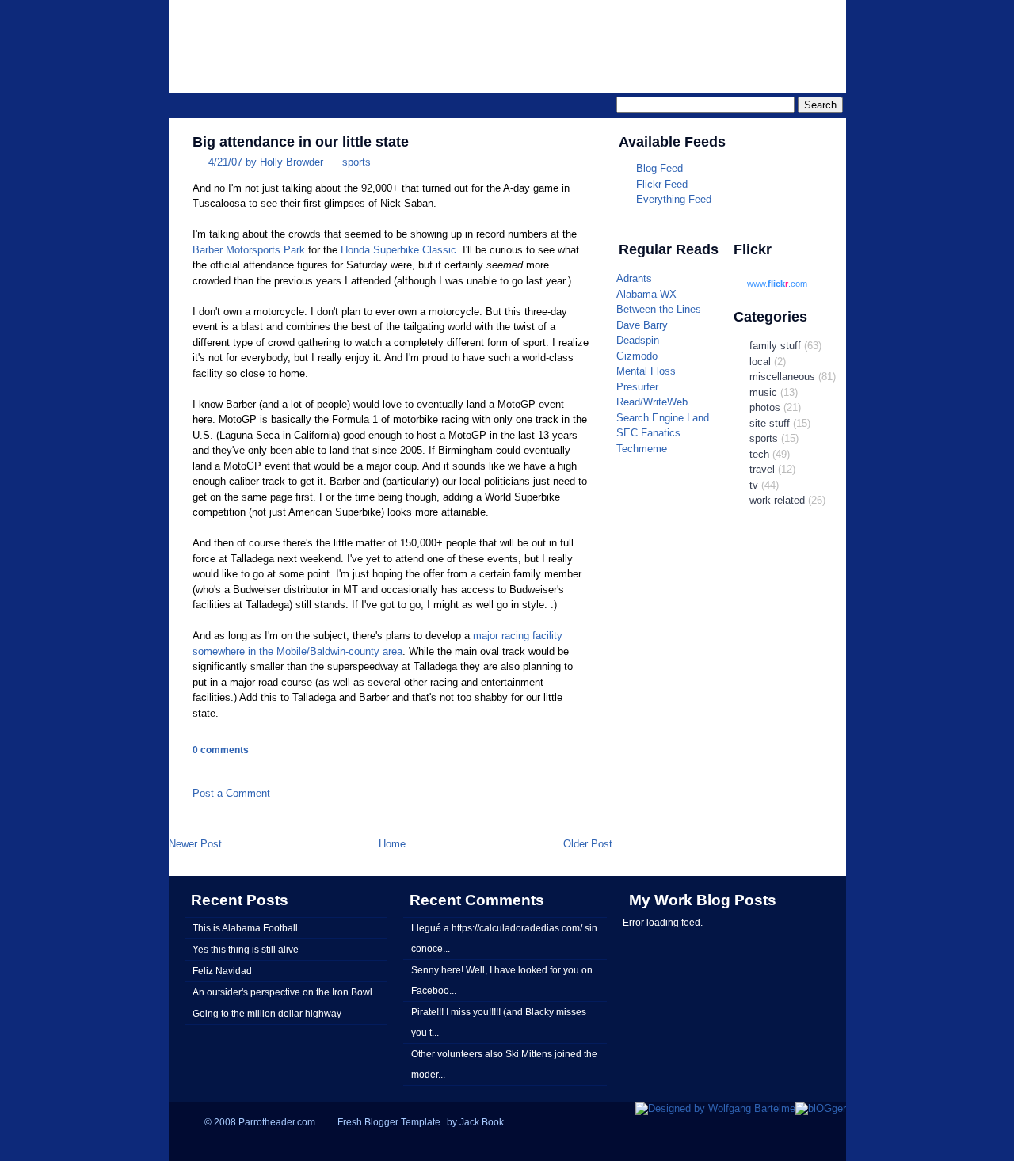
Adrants (634, 278)
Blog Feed (659, 168)
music (763, 392)
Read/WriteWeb (652, 402)
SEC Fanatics (648, 433)
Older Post (587, 844)
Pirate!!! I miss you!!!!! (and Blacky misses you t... (498, 1022)
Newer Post (195, 844)
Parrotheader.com (646, 36)
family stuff (775, 346)
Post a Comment (231, 793)
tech (759, 454)
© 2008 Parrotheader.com (259, 1122)
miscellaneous (782, 377)
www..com (777, 283)
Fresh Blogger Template (388, 1122)
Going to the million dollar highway (267, 1013)
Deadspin (637, 340)
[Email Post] (194, 769)
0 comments (221, 750)
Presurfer (637, 387)
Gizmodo (637, 356)
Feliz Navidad (222, 970)
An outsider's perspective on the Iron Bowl (282, 992)
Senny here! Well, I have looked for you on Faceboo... (502, 980)
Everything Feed (673, 199)
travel (762, 469)
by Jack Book (475, 1122)
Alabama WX (646, 294)
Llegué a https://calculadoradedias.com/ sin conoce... (504, 938)
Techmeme (641, 449)
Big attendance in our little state (301, 142)
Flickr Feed (662, 184)
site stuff (769, 423)
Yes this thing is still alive (246, 949)
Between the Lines (658, 309)
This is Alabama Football (245, 928)
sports (356, 162)
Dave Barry (642, 325)
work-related (777, 500)
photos (764, 407)
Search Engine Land (662, 418)
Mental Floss (646, 371)
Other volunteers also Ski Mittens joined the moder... (504, 1064)
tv (753, 485)
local (760, 361)
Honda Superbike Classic (398, 250)
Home (392, 844)
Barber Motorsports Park (249, 250)
